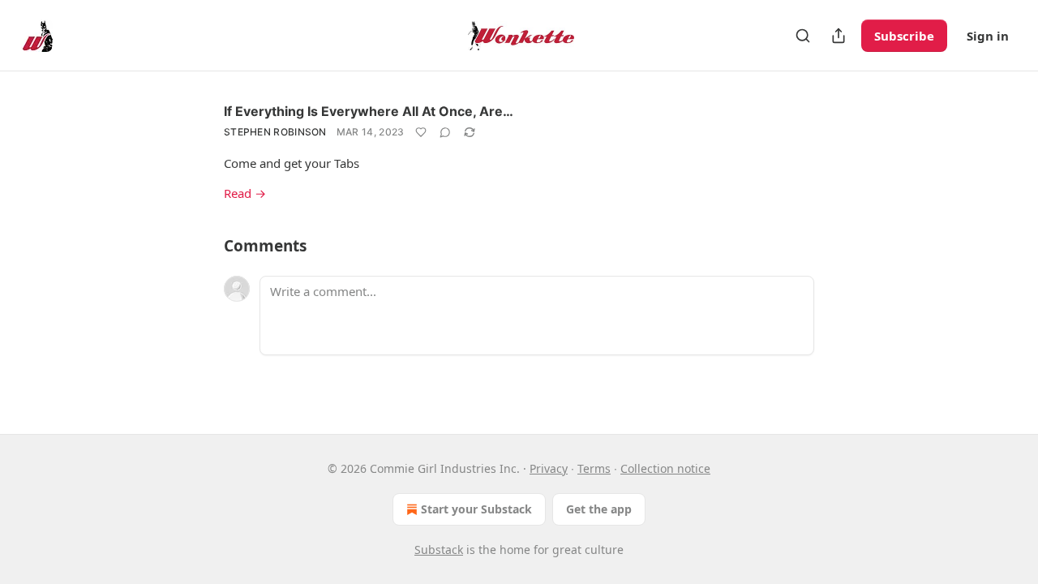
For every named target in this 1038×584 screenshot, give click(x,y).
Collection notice (665, 468)
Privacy (549, 468)
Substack (438, 549)
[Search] (803, 35)
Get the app (599, 509)
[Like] (420, 132)
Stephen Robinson (275, 132)
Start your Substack (476, 509)
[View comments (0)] (445, 132)
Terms (594, 468)
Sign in (988, 36)
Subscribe (904, 36)
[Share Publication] (838, 35)
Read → (245, 193)
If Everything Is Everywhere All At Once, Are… (368, 111)
